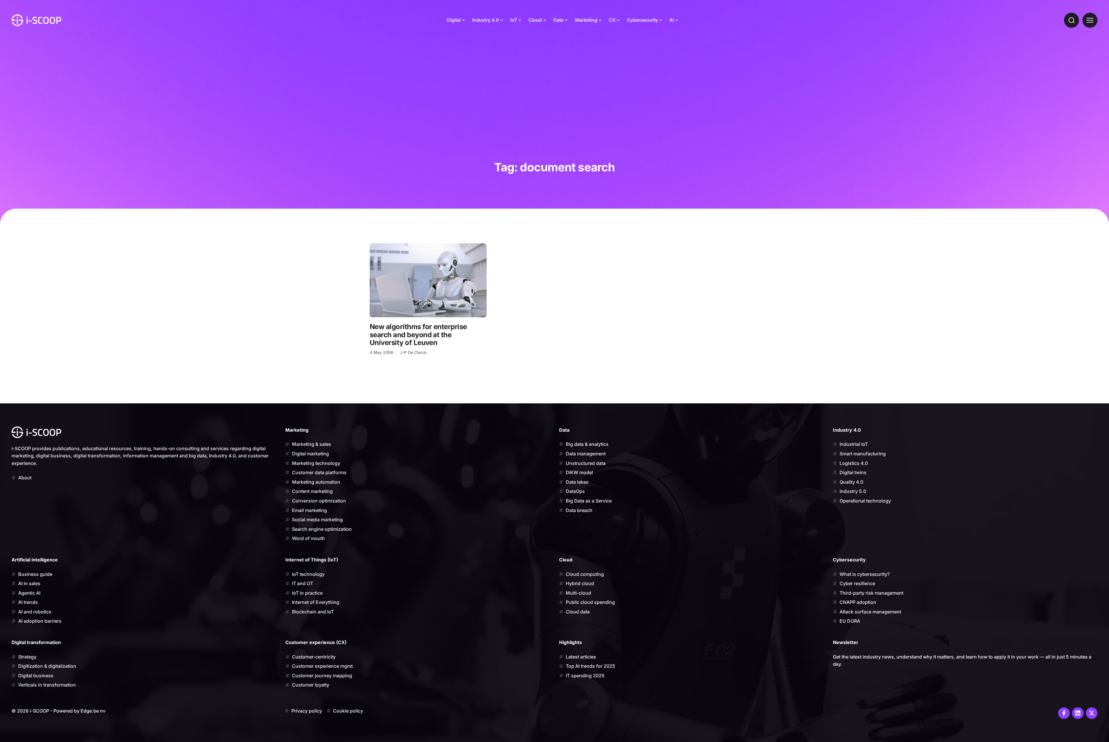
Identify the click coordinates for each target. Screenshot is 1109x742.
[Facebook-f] (1064, 713)
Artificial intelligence (35, 560)
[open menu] (1089, 20)
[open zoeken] (1071, 20)
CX (612, 20)
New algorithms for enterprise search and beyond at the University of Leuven (418, 334)
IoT (513, 20)
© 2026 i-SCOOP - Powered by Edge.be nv (58, 711)
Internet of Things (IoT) (311, 560)
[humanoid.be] (36, 20)
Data (558, 20)
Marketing (586, 20)
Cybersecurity (642, 20)
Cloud (535, 20)
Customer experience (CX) (316, 642)
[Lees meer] (428, 280)
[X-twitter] (1091, 713)
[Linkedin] (1078, 713)
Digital (454, 20)
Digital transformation (36, 642)
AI (671, 20)
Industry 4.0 (485, 20)
